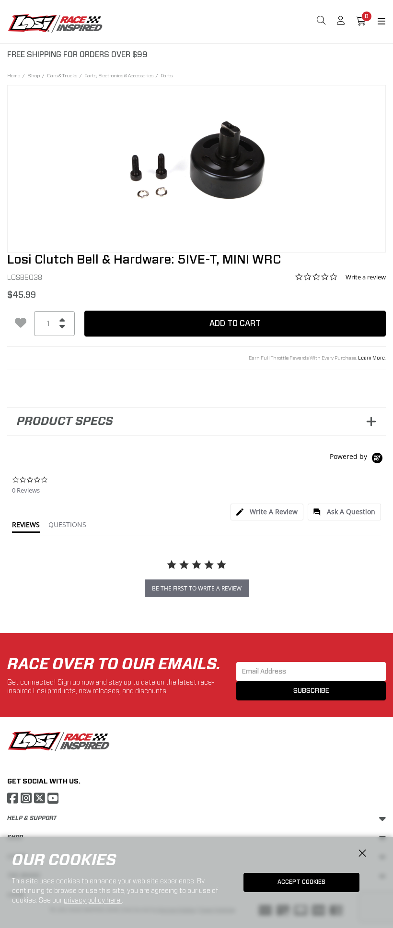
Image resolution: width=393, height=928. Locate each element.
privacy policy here (93, 900)
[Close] (362, 853)
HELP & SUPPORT (32, 818)
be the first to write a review (197, 588)
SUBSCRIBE (311, 690)
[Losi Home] (55, 23)
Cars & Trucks (62, 75)
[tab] (267, 512)
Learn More (371, 358)
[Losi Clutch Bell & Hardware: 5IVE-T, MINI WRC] (196, 162)
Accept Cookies (301, 882)
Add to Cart (235, 323)
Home (13, 75)
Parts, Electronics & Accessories (118, 75)
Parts (167, 75)
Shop (33, 75)
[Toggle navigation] (376, 21)
